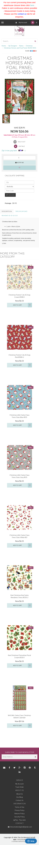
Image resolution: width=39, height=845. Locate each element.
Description (7, 211)
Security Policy (19, 817)
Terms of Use (19, 807)
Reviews (5, 215)
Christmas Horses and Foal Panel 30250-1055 (20, 48)
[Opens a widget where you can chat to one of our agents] (31, 841)
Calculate (11, 195)
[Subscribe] (34, 756)
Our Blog (19, 797)
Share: (27, 51)
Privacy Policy (19, 810)
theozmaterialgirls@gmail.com (21, 827)
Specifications (21, 211)
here (32, 5)
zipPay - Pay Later (19, 820)
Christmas (29, 46)
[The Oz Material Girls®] (19, 31)
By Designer (13, 46)
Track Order (19, 787)
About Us (19, 794)
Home (4, 46)
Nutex (21, 46)
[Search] (35, 41)
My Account (22, 22)
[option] (19, 96)
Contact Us (19, 800)
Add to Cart (17, 305)
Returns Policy (20, 813)
